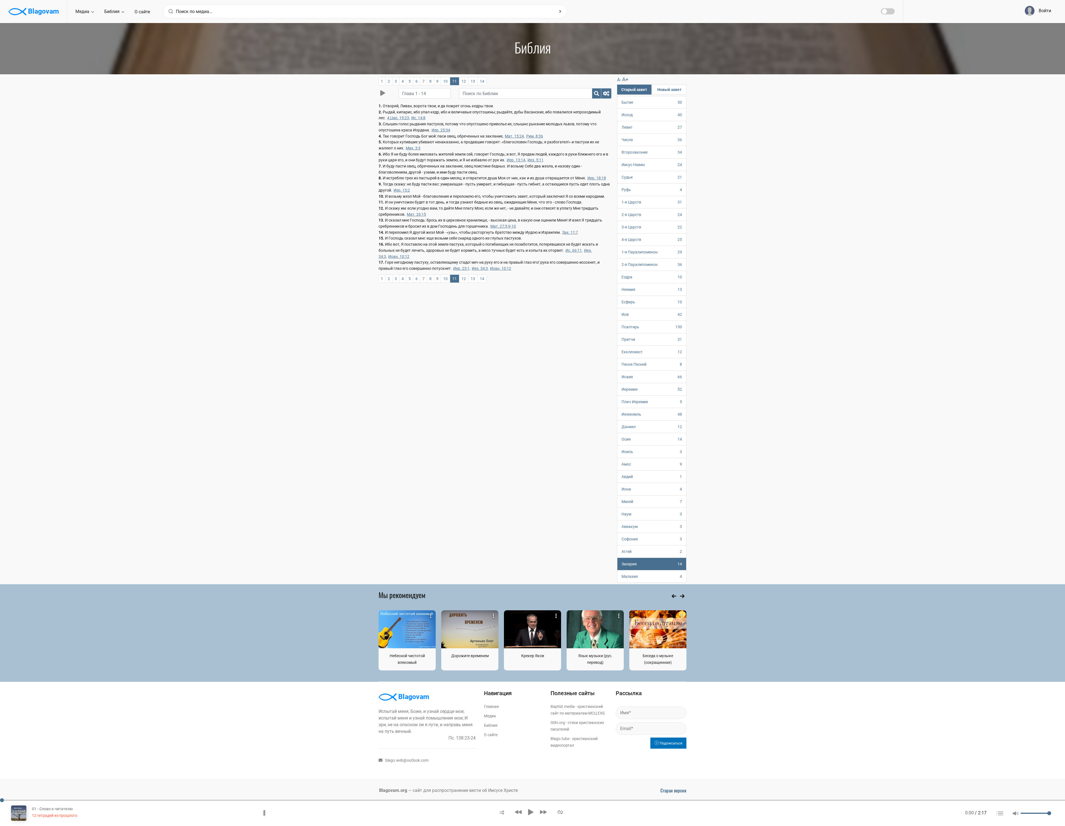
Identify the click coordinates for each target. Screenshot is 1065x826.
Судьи (652, 177)
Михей (652, 501)
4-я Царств (652, 239)
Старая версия (673, 790)
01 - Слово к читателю (52, 809)
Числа (652, 140)
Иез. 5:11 (536, 160)
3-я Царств (652, 227)
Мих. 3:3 (413, 148)
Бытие (652, 102)
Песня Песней (652, 364)
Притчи (652, 339)
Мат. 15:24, (515, 136)
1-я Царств (652, 202)
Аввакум (652, 526)
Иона (652, 489)
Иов (652, 314)
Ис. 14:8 (418, 118)
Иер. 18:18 (596, 178)
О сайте (142, 11)
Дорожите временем (470, 656)
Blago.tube (560, 738)
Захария (652, 564)
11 (454, 81)
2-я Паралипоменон (652, 264)
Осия (652, 439)
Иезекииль (652, 414)
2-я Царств (652, 214)
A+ (625, 79)
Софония (652, 539)
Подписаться (670, 743)
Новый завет (669, 89)
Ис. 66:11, (574, 250)
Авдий (652, 476)
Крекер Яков (532, 656)
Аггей (652, 551)
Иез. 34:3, (480, 268)
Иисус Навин (652, 164)
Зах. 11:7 (570, 232)
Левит (652, 127)
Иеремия (652, 389)
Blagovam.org (393, 790)
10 (445, 81)
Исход (652, 115)
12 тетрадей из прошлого (54, 815)
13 (473, 81)
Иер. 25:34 (441, 130)
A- (619, 79)
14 (482, 81)
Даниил (652, 427)
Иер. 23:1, (461, 268)
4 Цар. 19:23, (398, 118)
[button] (502, 812)
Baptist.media (563, 706)
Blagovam (42, 11)
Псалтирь (652, 327)
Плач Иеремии (652, 402)
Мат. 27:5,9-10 (503, 226)
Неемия (652, 289)
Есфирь (652, 302)
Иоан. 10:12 (398, 256)
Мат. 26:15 (416, 214)
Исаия (652, 377)
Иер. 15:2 (402, 190)
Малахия (652, 576)
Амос (652, 464)
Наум (652, 514)
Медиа (82, 11)
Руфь (652, 189)
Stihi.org (558, 722)
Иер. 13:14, (516, 160)
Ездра (652, 277)
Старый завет (634, 89)
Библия (112, 11)
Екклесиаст (652, 352)
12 (464, 81)
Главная (491, 706)
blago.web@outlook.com (406, 760)
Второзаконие (652, 152)
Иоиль (652, 451)
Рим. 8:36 (534, 136)
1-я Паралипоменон (652, 252)
